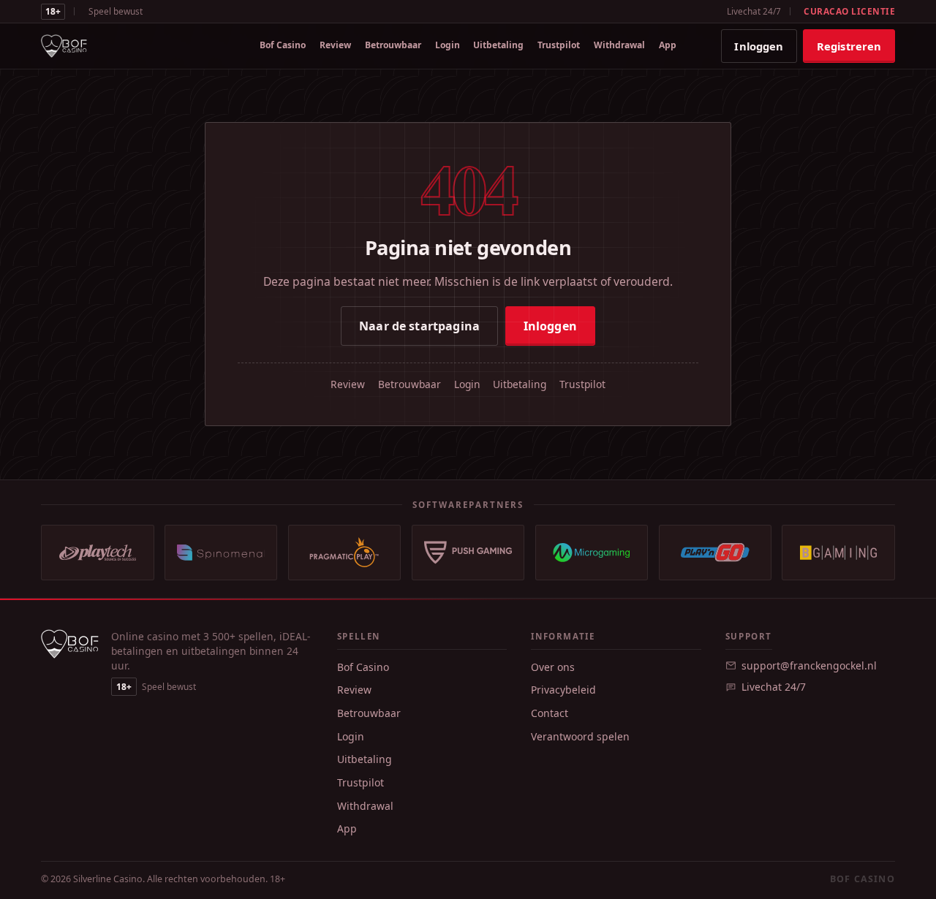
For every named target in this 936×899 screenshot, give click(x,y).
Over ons (553, 667)
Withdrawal (619, 45)
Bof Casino (283, 45)
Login (447, 45)
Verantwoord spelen (580, 736)
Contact (549, 713)
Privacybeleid (563, 690)
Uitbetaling (498, 45)
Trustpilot (558, 45)
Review (335, 45)
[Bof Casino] (64, 46)
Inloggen (758, 46)
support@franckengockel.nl (809, 665)
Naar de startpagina (419, 326)
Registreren (849, 46)
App (667, 45)
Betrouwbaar (393, 45)
